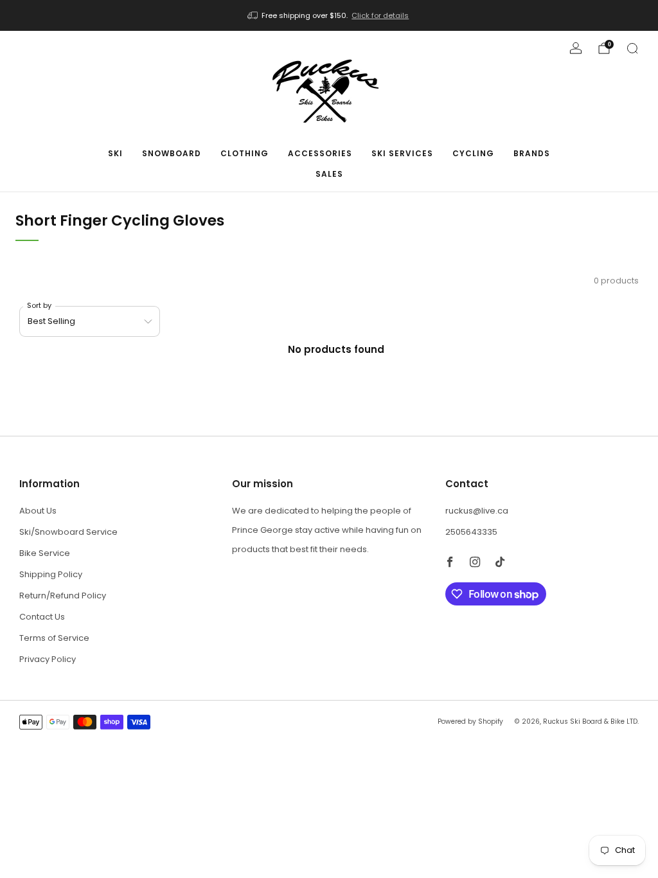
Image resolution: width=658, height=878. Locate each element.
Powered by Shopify (470, 721)
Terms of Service (54, 638)
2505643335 (471, 532)
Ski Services (402, 153)
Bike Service (44, 553)
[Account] (575, 48)
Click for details (380, 15)
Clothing (244, 153)
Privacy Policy (47, 659)
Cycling (473, 153)
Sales (329, 173)
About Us (38, 511)
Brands (531, 153)
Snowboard (171, 153)
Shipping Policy (50, 574)
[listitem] (329, 15)
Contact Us (42, 617)
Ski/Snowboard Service (68, 532)
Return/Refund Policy (62, 595)
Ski (115, 153)
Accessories (320, 153)
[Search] (632, 48)
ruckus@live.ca (476, 511)
